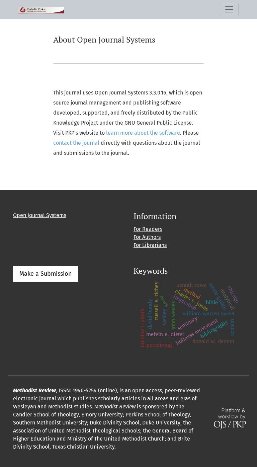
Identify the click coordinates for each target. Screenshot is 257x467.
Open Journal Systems (39, 215)
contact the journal (76, 143)
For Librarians (150, 245)
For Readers (148, 229)
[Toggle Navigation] (229, 9)
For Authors (147, 237)
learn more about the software (143, 133)
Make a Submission (45, 273)
